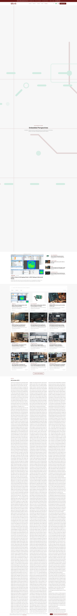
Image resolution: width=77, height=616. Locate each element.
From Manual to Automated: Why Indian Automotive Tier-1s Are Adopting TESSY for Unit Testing (57, 421)
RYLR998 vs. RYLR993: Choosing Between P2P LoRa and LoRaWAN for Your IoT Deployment (57, 394)
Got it (51, 614)
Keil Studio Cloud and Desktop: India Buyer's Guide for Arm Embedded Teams (20, 511)
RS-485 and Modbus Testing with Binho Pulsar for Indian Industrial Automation (38, 401)
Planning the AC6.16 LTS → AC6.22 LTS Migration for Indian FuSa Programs (20, 496)
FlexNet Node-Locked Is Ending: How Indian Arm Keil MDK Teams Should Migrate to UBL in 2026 (20, 498)
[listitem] (20, 302)
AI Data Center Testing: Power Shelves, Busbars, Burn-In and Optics (20, 409)
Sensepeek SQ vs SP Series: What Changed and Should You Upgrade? (38, 424)
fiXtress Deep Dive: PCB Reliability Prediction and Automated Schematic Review (38, 484)
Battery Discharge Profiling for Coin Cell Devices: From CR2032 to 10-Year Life (38, 474)
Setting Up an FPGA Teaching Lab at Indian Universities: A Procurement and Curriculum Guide (57, 458)
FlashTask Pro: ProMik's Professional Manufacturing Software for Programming (57, 480)
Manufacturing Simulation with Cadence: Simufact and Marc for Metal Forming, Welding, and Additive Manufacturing (57, 449)
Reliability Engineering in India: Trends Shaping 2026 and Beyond (38, 578)
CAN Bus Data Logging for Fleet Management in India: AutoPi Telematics (38, 599)
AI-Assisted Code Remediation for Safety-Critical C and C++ (57, 514)
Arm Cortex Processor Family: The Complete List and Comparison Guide (20, 517)
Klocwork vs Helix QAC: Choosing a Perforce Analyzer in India (20, 416)
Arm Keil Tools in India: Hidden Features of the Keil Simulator (57, 609)
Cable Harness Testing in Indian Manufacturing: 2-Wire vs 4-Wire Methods (57, 487)
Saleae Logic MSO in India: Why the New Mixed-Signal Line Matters (20, 477)
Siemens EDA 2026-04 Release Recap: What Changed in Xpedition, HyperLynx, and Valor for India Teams (20, 483)
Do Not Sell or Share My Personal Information (60, 614)
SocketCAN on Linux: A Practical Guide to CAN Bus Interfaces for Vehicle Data (38, 590)
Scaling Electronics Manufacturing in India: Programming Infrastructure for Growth (38, 493)
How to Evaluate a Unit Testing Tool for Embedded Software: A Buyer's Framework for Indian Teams (20, 391)
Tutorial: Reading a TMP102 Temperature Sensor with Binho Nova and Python (38, 477)
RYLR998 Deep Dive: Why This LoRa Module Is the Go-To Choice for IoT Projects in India (38, 582)
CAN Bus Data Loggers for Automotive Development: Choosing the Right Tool (38, 486)
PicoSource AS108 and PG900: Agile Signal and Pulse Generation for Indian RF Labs (20, 566)
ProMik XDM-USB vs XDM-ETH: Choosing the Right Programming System (38, 569)
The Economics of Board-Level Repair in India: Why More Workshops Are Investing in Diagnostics (38, 480)
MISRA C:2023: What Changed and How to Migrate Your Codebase (57, 573)
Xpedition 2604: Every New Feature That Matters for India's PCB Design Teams (20, 487)
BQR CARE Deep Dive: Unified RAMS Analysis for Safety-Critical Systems (38, 483)
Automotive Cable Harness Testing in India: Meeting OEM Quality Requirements (57, 384)
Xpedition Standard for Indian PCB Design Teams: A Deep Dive (20, 513)
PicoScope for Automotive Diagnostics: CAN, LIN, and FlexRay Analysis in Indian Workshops (38, 550)
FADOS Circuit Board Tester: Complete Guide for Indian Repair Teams (20, 505)
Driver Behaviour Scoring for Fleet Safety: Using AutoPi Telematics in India (38, 467)
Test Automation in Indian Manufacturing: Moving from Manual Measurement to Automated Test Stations (57, 407)
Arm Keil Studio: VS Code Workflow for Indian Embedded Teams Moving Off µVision (20, 527)
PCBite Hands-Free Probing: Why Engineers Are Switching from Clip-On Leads (38, 452)
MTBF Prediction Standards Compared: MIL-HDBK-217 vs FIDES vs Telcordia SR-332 (38, 535)
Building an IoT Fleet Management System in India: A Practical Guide (38, 507)
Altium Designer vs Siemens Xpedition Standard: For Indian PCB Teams (20, 514)
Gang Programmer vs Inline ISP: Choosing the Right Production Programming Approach (38, 510)
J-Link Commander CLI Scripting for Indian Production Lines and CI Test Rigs (20, 600)
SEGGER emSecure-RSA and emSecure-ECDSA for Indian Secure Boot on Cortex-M (20, 584)
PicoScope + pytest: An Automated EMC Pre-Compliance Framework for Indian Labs (20, 557)
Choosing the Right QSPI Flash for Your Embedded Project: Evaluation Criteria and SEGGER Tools (38, 588)
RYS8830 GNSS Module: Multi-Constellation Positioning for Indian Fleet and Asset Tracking (38, 584)
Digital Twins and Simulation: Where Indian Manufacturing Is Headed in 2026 (57, 467)
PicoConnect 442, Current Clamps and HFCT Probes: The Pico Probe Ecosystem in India (20, 535)
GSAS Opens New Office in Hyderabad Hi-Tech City (56, 588)
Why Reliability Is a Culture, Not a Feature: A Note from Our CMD (57, 587)
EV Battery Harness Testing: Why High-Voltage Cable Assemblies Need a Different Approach (57, 385)
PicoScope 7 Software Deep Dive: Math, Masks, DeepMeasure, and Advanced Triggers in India (20, 544)
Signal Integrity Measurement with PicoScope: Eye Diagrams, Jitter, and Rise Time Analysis (38, 554)
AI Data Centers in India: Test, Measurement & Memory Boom (20, 446)
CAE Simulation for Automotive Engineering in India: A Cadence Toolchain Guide (57, 404)
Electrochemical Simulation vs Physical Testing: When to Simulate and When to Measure (57, 465)
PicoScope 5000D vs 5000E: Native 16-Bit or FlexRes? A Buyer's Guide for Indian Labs (20, 458)
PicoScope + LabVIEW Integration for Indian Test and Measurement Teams (20, 554)
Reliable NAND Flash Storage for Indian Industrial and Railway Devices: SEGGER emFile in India (20, 578)
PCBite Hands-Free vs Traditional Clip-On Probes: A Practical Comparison (38, 456)
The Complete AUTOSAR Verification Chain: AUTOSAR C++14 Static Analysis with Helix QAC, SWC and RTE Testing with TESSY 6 (20, 400)
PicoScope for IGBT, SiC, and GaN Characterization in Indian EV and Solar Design (20, 556)
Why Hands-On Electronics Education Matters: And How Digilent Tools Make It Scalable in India (57, 464)
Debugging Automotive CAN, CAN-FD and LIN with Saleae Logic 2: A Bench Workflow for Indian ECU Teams (20, 462)
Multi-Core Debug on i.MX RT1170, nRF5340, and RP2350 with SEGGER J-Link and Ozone (38, 385)
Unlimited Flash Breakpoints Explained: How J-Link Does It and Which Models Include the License (20, 427)
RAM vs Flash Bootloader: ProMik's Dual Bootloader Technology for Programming (57, 468)
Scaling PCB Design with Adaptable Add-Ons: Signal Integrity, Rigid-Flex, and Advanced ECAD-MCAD (38, 394)
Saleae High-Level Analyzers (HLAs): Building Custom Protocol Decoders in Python (20, 470)
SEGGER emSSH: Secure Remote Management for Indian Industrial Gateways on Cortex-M (20, 585)
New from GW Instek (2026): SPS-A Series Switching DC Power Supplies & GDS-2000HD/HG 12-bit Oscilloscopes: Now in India (20, 443)
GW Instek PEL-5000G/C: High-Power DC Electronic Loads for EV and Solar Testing (57, 542)
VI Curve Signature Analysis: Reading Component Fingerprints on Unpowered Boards (38, 596)
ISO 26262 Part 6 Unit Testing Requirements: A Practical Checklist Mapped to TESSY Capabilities (57, 422)
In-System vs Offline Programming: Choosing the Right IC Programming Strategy (38, 458)
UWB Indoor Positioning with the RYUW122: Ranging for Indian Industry (57, 510)
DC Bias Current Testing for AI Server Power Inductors (38, 612)
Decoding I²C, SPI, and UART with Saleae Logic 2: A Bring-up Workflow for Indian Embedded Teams (20, 471)
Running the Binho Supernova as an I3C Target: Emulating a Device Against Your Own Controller (20, 403)
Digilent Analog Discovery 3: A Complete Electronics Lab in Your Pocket (38, 490)
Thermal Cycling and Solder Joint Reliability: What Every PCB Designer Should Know (38, 591)
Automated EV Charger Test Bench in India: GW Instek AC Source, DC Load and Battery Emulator (20, 437)
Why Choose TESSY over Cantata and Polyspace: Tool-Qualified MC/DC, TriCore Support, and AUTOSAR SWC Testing (57, 437)
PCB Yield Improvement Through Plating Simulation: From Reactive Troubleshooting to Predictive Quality (57, 453)
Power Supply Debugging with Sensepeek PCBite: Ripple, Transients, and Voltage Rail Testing (38, 421)
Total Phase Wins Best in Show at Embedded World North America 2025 (57, 505)
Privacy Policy (24, 614)
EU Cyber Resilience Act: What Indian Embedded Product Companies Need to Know (57, 548)
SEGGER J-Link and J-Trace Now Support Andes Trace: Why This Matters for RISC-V (20, 407)
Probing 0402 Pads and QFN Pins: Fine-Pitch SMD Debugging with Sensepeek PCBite (38, 450)
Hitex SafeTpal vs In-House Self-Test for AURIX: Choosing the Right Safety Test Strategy (57, 397)
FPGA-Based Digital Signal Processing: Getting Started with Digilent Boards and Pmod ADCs (57, 415)
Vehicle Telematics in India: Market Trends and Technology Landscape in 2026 (38, 594)
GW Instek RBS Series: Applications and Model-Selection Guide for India (57, 581)
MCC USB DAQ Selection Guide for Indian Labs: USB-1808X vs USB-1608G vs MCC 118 (20, 456)
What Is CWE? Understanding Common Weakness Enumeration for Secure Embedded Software (57, 526)
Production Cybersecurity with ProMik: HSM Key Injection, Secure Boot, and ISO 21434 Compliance (57, 462)
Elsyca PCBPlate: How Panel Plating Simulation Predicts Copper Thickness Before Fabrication (38, 495)
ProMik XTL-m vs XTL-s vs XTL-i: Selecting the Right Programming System (38, 572)
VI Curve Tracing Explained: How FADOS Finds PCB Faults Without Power (57, 535)
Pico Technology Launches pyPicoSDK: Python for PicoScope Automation (57, 590)
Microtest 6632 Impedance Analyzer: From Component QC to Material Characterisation (38, 529)
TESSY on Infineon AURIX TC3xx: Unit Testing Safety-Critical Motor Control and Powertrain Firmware (57, 428)
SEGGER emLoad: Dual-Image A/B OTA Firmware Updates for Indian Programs (20, 579)
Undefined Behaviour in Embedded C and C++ (18, 406)
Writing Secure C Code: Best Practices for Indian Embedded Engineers (57, 523)
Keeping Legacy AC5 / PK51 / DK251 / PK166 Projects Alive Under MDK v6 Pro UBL (20, 499)
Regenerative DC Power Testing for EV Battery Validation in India (57, 391)
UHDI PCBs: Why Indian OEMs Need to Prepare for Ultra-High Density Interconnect (57, 550)
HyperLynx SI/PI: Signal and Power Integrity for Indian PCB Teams (20, 510)
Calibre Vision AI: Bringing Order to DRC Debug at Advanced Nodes (20, 382)
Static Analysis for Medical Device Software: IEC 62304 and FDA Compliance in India (20, 415)
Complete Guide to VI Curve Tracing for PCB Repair (56, 511)
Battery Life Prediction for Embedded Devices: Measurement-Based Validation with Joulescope (38, 609)
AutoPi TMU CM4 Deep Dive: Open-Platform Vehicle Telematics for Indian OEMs (38, 471)
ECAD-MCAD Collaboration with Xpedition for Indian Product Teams (20, 504)
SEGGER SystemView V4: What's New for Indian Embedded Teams (38, 388)
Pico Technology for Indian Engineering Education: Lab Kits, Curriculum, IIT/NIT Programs (20, 532)
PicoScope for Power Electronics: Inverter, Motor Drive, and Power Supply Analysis (38, 553)
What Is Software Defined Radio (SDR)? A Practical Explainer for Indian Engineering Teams (20, 384)
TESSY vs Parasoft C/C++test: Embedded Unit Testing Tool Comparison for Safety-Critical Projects (57, 440)
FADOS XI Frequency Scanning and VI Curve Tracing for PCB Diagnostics (20, 507)
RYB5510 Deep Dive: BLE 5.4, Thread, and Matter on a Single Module (38, 581)
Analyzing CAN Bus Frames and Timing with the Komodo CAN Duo (57, 483)
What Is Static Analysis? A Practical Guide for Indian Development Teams (57, 530)
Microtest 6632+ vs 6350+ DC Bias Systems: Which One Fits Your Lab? (38, 530)
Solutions (34, 3)
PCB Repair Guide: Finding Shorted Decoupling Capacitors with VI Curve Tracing (38, 542)
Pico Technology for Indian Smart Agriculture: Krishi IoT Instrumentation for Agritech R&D (20, 533)
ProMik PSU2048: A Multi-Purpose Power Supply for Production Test (57, 388)
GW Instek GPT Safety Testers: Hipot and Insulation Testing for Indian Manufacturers (57, 539)
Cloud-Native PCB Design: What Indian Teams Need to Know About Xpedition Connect (57, 560)
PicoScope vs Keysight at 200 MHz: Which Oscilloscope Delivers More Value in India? (38, 557)
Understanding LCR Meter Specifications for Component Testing (57, 508)
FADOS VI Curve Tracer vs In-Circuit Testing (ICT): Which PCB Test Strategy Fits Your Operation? (38, 504)
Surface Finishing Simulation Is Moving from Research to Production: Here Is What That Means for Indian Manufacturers (57, 477)
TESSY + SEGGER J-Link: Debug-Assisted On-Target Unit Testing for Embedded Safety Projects (57, 434)
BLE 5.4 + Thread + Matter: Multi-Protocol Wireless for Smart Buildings (57, 486)
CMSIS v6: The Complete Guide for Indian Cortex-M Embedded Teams (20, 502)
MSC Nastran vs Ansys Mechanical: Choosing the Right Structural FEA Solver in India (57, 455)
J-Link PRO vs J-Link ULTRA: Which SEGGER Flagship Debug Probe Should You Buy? (20, 424)
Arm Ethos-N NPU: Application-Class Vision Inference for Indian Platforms (20, 523)
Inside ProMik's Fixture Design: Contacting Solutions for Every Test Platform (57, 450)
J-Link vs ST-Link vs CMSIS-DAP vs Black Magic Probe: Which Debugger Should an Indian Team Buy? (20, 453)
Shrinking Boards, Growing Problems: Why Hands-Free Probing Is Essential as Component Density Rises (38, 410)
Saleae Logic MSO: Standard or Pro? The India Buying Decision (20, 418)
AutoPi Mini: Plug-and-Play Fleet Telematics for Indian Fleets (38, 470)
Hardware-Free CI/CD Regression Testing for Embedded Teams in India (20, 428)
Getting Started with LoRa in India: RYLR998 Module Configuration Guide (57, 493)
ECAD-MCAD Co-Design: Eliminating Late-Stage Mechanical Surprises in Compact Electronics (57, 566)
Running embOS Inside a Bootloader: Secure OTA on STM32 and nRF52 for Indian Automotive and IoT (20, 572)
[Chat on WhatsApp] (56, 3)
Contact (42, 3)
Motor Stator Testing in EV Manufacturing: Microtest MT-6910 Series (38, 407)
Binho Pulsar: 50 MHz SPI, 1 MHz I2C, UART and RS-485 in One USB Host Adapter (38, 431)
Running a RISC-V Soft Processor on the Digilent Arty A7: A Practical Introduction (57, 401)
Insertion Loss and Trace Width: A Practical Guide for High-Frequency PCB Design (57, 553)
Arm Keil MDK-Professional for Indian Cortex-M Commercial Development (20, 526)
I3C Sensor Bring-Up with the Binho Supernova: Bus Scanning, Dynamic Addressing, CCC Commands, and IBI (38, 428)
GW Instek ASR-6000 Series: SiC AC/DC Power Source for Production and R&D (57, 541)
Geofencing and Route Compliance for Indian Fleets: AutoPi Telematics (38, 468)
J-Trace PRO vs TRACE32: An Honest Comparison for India (19, 421)
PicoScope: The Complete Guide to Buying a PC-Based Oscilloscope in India (20, 550)
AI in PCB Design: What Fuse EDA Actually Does (55, 572)
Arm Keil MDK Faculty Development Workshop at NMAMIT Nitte (57, 599)
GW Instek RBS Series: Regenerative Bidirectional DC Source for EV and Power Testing (38, 513)
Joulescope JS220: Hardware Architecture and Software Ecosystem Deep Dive (38, 520)
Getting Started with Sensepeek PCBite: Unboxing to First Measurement (38, 412)
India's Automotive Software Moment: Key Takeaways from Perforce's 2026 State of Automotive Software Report (57, 513)
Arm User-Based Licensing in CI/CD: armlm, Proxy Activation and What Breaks (20, 404)
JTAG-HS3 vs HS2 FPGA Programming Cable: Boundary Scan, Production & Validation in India (20, 449)
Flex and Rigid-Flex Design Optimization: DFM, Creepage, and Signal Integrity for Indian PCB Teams (38, 391)
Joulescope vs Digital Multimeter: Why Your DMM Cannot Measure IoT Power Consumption (38, 523)
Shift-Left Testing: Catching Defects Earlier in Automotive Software (57, 563)
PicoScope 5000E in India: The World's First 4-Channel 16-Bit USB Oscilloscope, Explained (20, 459)
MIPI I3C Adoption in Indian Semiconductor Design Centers (38, 427)
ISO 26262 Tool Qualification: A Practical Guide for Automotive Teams (57, 556)
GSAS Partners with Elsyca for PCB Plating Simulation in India (57, 594)
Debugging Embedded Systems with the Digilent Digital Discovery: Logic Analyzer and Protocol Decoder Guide (57, 446)
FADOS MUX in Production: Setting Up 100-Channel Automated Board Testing (38, 502)
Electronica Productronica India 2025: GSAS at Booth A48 (56, 596)
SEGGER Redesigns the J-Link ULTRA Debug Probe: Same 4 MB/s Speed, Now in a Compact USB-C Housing (20, 431)
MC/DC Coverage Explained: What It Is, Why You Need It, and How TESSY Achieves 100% (57, 431)
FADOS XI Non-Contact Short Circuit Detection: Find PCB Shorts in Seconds (20, 508)
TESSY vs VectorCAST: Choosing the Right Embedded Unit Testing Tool (57, 443)
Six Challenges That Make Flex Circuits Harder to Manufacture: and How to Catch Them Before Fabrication (38, 434)
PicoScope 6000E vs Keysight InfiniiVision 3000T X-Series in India (20, 541)
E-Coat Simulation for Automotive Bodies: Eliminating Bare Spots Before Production (57, 403)
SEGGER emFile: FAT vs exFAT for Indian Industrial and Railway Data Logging (20, 576)
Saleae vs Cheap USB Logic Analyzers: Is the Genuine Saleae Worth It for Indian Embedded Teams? (20, 464)
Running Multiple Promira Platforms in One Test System (56, 504)
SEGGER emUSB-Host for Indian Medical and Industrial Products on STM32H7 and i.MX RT (20, 588)
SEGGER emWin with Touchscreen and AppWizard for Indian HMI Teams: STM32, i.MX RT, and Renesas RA (20, 594)
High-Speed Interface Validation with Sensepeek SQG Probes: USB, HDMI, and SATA (38, 413)
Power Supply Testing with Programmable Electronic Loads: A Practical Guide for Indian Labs (38, 560)
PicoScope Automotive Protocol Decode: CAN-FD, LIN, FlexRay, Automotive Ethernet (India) (20, 548)
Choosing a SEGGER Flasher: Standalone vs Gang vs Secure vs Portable (20, 419)
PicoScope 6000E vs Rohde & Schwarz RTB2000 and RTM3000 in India (20, 542)
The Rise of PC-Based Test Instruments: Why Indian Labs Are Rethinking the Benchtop (38, 539)
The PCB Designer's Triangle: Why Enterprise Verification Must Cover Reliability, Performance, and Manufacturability (38, 446)
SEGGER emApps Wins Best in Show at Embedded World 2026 (57, 545)
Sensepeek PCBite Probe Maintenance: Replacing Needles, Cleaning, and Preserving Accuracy (38, 422)
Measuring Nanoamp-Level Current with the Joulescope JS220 (57, 496)
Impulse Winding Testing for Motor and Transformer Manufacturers (38, 444)
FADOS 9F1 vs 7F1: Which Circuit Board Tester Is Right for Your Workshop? (57, 532)
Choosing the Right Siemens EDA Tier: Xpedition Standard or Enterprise (57, 578)
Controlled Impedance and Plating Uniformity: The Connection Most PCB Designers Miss (57, 416)
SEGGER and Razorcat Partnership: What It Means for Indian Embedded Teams (57, 424)
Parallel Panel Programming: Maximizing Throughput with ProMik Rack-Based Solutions (57, 412)
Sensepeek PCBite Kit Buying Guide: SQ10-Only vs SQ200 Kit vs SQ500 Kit (38, 419)
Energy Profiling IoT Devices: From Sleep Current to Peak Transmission (57, 490)
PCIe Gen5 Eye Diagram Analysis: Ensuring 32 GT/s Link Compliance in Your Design (57, 409)
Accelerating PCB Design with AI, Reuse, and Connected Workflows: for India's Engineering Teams (20, 484)
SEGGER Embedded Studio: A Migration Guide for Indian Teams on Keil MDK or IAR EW (20, 570)
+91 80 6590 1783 (57, 0)
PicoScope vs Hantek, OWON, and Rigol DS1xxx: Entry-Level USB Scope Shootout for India (20, 560)
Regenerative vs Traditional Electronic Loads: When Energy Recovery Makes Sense (38, 606)
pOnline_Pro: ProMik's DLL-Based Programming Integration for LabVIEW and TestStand (57, 474)
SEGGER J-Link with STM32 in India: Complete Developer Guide (38, 384)
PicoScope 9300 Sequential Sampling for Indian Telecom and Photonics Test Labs (20, 545)
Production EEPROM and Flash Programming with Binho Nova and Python (38, 600)
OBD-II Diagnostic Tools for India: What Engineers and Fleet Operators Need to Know (38, 536)
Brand (12, 290)
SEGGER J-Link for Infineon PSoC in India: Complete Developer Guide (20, 606)
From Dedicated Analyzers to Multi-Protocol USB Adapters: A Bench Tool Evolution (38, 400)
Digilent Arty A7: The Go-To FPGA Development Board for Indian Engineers (38, 603)
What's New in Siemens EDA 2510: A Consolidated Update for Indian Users (57, 538)
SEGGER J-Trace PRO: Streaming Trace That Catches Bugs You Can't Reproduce (20, 489)
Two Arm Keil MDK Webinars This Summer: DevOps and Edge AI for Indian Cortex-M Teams (20, 434)
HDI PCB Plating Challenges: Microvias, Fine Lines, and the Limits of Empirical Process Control (57, 447)
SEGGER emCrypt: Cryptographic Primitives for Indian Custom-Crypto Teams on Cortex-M (20, 575)
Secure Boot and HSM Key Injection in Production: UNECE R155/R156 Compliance (38, 585)
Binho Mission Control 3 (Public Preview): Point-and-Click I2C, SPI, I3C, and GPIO (20, 410)
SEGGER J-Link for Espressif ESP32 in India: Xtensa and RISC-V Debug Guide (20, 603)
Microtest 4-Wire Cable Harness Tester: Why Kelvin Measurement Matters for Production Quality (38, 527)
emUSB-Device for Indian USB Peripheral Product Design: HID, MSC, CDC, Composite (20, 587)
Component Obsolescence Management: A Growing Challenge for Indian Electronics (38, 538)
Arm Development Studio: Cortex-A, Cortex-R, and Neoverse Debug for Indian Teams (20, 520)
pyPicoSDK (50, 591)
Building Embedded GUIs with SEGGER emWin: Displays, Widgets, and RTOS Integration (38, 409)
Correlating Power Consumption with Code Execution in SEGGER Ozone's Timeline (38, 449)
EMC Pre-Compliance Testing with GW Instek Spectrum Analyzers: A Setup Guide (38, 496)
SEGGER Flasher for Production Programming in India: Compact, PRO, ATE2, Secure (38, 447)
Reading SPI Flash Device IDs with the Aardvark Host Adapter (57, 502)
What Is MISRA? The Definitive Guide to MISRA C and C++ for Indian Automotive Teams (57, 529)
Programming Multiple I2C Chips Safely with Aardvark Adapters (57, 499)
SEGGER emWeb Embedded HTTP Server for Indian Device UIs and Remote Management (20, 591)
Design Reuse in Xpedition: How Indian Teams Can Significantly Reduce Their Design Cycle (57, 557)
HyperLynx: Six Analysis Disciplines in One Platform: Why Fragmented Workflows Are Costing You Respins (38, 440)
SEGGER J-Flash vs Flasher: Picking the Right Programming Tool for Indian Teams (20, 599)
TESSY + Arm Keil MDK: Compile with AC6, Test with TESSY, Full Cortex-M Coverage (57, 427)
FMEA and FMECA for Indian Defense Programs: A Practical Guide (38, 508)
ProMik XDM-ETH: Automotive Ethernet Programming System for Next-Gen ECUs (38, 566)
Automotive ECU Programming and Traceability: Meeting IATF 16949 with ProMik (38, 462)
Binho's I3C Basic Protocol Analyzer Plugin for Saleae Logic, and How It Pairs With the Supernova (38, 403)
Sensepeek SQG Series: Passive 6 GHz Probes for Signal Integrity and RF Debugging (38, 455)
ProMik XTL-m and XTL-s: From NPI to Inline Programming (38, 573)
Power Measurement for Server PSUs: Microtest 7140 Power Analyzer (38, 404)
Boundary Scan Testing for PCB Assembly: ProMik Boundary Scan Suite (57, 410)
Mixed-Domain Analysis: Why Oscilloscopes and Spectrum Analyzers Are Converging (38, 533)
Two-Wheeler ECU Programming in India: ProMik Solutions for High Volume (38, 593)
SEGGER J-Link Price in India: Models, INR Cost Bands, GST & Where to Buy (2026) (20, 465)
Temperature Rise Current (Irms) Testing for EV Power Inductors (38, 532)
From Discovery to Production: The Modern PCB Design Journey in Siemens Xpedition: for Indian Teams (20, 450)
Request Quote (62, 3)
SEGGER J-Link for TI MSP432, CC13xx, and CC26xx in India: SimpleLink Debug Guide (20, 612)
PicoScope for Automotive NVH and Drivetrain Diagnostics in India (20, 547)
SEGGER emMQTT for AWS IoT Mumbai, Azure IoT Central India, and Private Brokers (20, 582)
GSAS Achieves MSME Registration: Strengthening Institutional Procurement (57, 603)
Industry (17, 290)
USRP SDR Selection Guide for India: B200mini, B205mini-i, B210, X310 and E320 (20, 468)
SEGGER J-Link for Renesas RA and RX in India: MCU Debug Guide (38, 382)
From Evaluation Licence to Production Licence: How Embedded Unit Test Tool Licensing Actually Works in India (20, 397)
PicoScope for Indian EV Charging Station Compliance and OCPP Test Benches (20, 553)
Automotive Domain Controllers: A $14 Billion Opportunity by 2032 (57, 593)
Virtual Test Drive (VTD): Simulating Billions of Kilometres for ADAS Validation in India (57, 382)
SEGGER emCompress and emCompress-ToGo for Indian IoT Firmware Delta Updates (20, 573)
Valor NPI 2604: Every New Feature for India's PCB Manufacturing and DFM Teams (20, 486)
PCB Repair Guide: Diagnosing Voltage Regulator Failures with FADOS (38, 544)
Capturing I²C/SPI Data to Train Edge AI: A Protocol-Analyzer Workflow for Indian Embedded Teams (20, 452)
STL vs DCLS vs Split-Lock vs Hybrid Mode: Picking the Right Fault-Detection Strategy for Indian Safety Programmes (20, 492)
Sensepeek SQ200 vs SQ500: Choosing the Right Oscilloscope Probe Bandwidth (38, 453)
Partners (38, 3)
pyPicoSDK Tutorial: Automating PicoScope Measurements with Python (38, 575)
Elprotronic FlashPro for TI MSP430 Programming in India (19, 530)
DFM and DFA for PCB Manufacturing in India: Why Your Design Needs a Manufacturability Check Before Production (57, 400)
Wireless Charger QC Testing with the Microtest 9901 (38, 406)
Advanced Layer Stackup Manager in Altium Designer (56, 612)
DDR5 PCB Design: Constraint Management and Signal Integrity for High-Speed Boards (57, 569)
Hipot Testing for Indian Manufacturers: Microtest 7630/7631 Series (38, 443)
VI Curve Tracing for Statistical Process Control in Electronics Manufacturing (38, 597)
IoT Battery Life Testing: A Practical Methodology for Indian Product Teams (38, 517)
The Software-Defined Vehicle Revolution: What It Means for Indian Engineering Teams (57, 585)
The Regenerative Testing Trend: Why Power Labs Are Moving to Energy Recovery (38, 576)
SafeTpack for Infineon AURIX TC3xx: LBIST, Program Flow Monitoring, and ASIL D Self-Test (38, 437)
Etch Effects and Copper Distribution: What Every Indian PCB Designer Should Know (57, 544)
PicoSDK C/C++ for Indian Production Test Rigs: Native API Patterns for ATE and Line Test (20, 563)
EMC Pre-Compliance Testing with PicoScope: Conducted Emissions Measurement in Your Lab (38, 551)
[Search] (54, 3)
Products (30, 3)
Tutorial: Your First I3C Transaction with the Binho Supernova (38, 425)
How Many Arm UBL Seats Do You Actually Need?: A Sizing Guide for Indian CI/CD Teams (20, 493)
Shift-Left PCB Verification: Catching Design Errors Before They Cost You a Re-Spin (57, 579)
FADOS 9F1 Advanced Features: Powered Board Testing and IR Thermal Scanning (38, 501)
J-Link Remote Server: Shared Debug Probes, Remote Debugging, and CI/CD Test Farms (20, 425)
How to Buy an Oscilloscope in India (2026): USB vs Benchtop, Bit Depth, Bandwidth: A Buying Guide (20, 440)
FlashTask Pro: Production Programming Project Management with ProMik (38, 505)
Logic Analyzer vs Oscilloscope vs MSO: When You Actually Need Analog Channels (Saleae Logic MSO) (20, 455)
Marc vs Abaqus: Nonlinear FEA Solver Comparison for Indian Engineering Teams (57, 461)
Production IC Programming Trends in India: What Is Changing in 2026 (38, 563)
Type (21, 290)
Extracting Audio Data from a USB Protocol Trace (55, 492)
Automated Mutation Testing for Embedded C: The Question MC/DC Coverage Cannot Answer (20, 394)
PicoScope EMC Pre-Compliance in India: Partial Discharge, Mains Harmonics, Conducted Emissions (20, 551)
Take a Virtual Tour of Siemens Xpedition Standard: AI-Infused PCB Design (38, 397)
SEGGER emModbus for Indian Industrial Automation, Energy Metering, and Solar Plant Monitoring (20, 581)
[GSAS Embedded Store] (58, 3)
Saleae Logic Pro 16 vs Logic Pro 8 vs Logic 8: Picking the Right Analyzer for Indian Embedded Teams (20, 480)
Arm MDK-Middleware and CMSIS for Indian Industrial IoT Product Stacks (20, 529)
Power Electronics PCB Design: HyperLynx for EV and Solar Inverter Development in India (57, 554)
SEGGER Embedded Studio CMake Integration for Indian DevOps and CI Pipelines (20, 569)
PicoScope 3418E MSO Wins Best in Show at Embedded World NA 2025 (57, 584)
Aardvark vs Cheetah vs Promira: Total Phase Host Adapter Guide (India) (20, 422)
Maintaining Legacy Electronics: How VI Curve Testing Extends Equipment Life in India (38, 526)
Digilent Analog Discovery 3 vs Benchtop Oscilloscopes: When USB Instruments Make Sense (57, 470)
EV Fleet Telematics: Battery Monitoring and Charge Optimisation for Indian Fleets (38, 499)
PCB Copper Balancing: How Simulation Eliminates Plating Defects (57, 498)
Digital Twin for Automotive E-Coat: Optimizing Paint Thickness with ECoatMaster (57, 489)
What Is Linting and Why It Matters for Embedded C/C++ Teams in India (57, 527)
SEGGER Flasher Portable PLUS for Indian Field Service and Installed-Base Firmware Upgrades (20, 596)
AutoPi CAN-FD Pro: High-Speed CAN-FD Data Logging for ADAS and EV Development (38, 465)
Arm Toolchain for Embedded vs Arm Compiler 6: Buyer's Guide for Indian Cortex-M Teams (20, 501)
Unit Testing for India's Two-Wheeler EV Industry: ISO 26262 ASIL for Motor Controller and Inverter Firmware (57, 444)
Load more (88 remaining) (38, 373)
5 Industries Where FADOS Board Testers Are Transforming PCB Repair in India (57, 533)
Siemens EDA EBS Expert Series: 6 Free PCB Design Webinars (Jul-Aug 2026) (20, 412)
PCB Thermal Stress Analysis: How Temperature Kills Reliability (38, 545)
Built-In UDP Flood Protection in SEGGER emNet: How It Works (38, 587)
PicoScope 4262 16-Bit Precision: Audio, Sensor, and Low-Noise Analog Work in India (20, 538)
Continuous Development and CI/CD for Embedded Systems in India (57, 517)
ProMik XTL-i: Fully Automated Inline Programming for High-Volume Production (38, 570)
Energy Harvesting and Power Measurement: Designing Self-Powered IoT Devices (38, 498)
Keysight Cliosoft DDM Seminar (53, 606)
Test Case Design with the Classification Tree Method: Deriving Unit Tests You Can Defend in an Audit (20, 388)
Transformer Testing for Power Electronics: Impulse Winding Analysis (57, 507)
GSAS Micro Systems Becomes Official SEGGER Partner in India (57, 600)
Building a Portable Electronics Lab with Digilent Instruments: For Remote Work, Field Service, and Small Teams (57, 452)
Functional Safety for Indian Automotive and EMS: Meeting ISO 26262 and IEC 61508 (57, 520)
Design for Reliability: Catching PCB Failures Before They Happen (38, 489)
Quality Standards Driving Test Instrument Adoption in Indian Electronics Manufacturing (57, 406)
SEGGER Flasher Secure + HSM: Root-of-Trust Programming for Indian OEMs (20, 597)
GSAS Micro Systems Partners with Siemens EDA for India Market (57, 576)
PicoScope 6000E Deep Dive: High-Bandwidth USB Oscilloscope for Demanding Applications (38, 548)
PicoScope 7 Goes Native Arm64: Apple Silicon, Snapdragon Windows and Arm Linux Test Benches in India (20, 461)
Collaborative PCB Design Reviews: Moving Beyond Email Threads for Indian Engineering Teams (57, 547)
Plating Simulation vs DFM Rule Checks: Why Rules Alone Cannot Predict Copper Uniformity (57, 459)
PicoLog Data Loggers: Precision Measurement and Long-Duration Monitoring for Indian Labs (38, 547)
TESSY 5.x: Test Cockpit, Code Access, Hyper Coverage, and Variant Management (57, 425)
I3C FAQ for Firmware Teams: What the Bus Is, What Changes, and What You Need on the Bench (20, 401)
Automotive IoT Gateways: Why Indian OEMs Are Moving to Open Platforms (38, 464)
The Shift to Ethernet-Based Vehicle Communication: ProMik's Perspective (57, 597)
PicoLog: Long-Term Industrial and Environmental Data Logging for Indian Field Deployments (20, 536)
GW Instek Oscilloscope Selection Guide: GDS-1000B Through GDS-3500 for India (57, 536)
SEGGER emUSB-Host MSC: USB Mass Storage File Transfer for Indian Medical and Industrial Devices (20, 590)
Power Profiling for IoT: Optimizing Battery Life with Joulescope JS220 (57, 582)
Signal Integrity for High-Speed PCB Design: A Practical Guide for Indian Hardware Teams (57, 413)
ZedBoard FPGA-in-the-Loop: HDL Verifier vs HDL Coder (19, 385)
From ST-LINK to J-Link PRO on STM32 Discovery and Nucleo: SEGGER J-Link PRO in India (20, 609)
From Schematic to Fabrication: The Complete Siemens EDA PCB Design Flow (57, 575)
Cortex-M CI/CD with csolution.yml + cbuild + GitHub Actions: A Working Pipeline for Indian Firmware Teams (20, 495)
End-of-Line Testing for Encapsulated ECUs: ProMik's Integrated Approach (57, 419)
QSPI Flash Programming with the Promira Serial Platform (57, 501)
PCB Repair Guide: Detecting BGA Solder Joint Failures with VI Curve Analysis (38, 541)
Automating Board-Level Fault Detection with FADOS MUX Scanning (57, 484)
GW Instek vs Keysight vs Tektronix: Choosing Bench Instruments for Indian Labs (38, 514)
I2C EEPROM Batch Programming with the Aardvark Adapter (57, 495)
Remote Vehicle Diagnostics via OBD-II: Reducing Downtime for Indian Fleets (38, 579)
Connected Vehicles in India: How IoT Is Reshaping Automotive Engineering (38, 487)
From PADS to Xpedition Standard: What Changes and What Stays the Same (57, 551)
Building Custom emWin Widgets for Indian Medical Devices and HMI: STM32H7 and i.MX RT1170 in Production (20, 593)
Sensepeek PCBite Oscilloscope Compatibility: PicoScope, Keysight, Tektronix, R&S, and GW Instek (38, 416)
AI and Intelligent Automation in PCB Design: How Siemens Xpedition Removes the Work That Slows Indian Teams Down (20, 447)
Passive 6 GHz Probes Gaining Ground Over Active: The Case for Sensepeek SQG (38, 418)
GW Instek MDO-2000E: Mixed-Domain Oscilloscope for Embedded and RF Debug (38, 511)
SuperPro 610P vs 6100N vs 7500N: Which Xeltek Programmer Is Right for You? (38, 459)
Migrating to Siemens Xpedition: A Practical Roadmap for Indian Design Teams (57, 570)
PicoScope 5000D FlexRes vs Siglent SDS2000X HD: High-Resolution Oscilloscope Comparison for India (20, 539)
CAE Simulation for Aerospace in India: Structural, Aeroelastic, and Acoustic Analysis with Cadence (57, 418)
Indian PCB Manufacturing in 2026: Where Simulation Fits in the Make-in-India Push (57, 471)
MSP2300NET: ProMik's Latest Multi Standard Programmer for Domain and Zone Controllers (57, 456)
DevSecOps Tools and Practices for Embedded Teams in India (20, 413)
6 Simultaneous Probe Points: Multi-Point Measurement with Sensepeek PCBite (38, 415)
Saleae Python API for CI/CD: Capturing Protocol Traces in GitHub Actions (20, 474)
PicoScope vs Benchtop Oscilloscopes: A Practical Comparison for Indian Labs (38, 556)
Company (45, 3)
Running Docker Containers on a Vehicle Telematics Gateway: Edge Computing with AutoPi (38, 492)
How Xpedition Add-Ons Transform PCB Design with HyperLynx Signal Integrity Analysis (38, 461)
